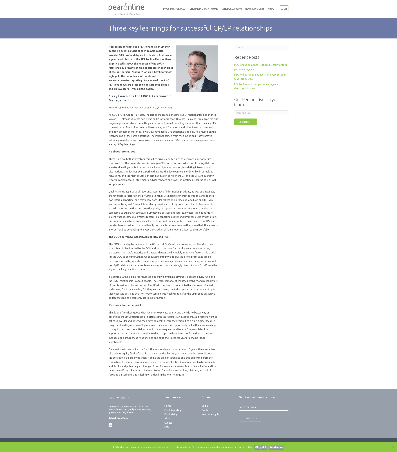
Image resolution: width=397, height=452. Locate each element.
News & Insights (255, 9)
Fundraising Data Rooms (203, 9)
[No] (393, 447)
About (272, 9)
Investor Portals (174, 9)
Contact (206, 410)
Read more (276, 447)
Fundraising (171, 414)
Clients (168, 422)
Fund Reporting (173, 410)
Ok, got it (260, 447)
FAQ (166, 426)
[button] (111, 425)
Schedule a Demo (231, 9)
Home (167, 405)
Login (284, 9)
